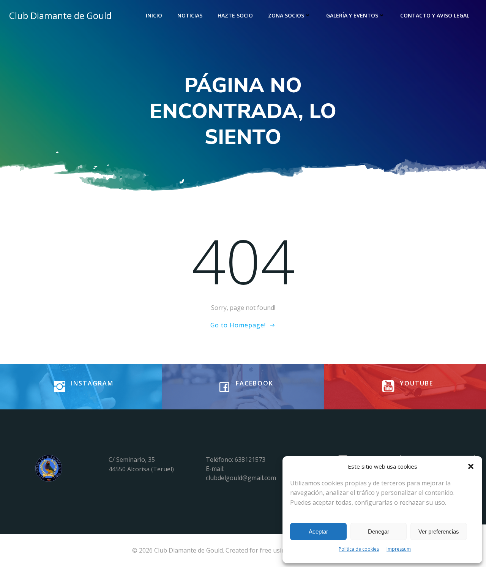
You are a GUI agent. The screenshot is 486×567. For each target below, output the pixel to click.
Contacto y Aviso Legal (434, 15)
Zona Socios (286, 15)
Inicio (154, 15)
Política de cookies (359, 549)
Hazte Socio (235, 15)
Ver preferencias (438, 531)
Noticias (189, 15)
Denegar (378, 531)
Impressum (399, 549)
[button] (471, 466)
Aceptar (318, 531)
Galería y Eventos (352, 15)
